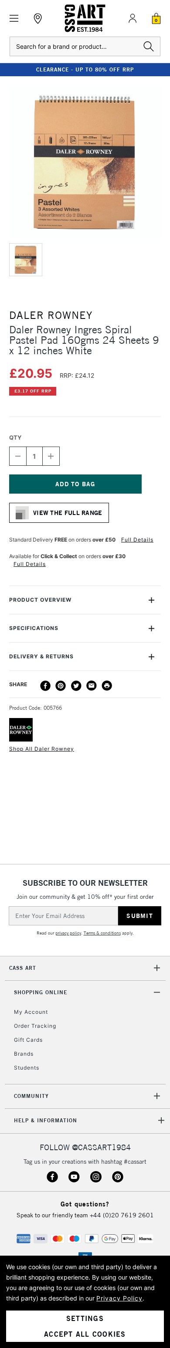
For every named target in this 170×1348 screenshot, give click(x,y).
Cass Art (22, 968)
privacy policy (68, 933)
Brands (24, 1053)
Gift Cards (28, 1039)
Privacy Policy (119, 1298)
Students (26, 1067)
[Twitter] (76, 686)
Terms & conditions (102, 933)
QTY (15, 437)
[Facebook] (45, 686)
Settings (85, 1318)
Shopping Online (40, 992)
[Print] (107, 686)
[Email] (91, 686)
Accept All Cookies (85, 1334)
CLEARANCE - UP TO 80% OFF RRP (85, 69)
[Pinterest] (60, 686)
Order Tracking (35, 1026)
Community (31, 1096)
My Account (31, 1012)
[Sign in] (132, 18)
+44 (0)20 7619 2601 (122, 1215)
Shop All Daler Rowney (41, 749)
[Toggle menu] (14, 18)
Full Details (137, 539)
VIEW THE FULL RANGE (67, 513)
